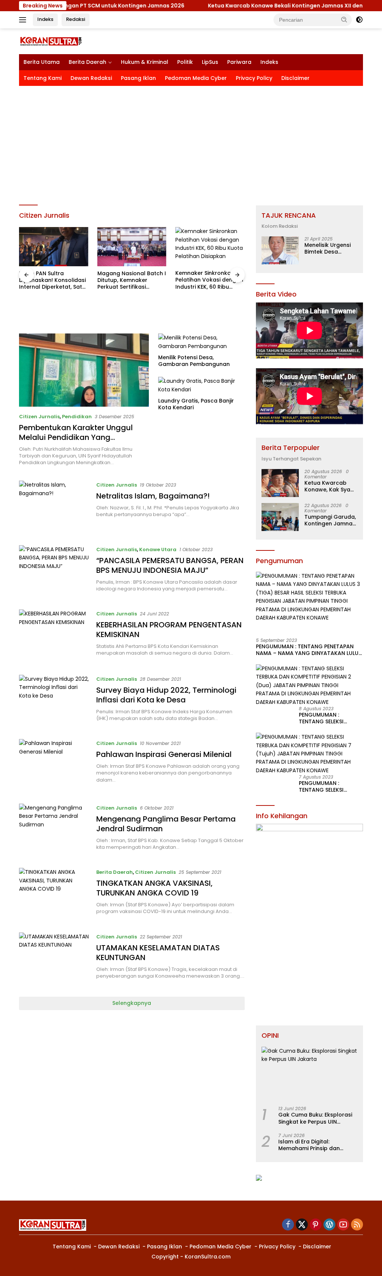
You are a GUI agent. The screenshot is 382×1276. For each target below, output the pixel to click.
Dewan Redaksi (91, 78)
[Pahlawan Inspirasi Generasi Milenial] (54, 765)
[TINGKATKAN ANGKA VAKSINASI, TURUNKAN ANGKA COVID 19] (54, 894)
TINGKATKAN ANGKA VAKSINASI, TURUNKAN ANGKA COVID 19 (154, 888)
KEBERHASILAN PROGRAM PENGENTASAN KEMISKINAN (169, 630)
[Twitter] (302, 1225)
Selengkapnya (131, 1003)
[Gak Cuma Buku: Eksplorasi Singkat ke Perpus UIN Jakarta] (309, 1074)
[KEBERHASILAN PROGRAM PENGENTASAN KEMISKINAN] (54, 636)
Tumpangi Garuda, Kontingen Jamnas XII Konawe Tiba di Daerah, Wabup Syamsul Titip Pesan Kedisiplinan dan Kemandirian (330, 520)
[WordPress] (329, 1225)
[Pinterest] (316, 1225)
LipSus (210, 62)
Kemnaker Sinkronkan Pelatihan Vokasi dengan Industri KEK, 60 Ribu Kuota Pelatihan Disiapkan (131, 280)
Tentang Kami (43, 78)
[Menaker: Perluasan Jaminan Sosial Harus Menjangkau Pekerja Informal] (210, 262)
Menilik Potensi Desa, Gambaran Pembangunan (194, 360)
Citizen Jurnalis (39, 416)
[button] (344, 19)
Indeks (45, 19)
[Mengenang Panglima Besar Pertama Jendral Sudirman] (54, 830)
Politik (185, 62)
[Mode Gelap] (359, 19)
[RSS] (357, 1225)
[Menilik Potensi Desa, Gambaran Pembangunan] (201, 341)
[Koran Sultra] (50, 41)
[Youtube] (343, 1225)
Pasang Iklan (138, 78)
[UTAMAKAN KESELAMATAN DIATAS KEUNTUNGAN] (54, 958)
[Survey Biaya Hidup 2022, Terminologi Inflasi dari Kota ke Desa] (54, 701)
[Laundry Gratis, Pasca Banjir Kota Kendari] (201, 385)
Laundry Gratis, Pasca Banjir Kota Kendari (196, 404)
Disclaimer (295, 78)
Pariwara (239, 62)
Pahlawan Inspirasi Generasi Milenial (164, 754)
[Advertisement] (191, 142)
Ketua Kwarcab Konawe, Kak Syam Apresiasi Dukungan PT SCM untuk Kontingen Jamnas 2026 (330, 486)
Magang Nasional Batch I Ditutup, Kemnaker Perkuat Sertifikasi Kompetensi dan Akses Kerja (53, 280)
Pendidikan (77, 416)
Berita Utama (42, 62)
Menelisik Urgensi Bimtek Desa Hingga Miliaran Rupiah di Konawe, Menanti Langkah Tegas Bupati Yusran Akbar (329, 248)
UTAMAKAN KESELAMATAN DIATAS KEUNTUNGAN (158, 953)
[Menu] (24, 19)
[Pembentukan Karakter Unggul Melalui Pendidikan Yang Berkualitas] (84, 370)
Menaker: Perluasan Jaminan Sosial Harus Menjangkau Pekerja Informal (204, 310)
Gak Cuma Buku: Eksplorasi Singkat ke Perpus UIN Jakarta (315, 1118)
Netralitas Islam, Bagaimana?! (153, 496)
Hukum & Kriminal (144, 62)
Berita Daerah (87, 62)
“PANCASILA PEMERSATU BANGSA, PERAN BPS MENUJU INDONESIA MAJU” (170, 565)
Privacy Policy (254, 78)
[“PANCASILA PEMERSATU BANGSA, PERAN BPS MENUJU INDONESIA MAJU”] (54, 571)
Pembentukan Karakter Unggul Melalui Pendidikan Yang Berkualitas (76, 437)
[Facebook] (288, 1225)
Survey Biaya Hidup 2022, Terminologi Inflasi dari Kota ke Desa (166, 695)
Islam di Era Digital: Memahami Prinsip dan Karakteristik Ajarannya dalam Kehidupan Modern (313, 1145)
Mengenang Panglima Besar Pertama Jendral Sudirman (166, 824)
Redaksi (75, 19)
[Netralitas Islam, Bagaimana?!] (54, 507)
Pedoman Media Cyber (196, 78)
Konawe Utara (157, 549)
